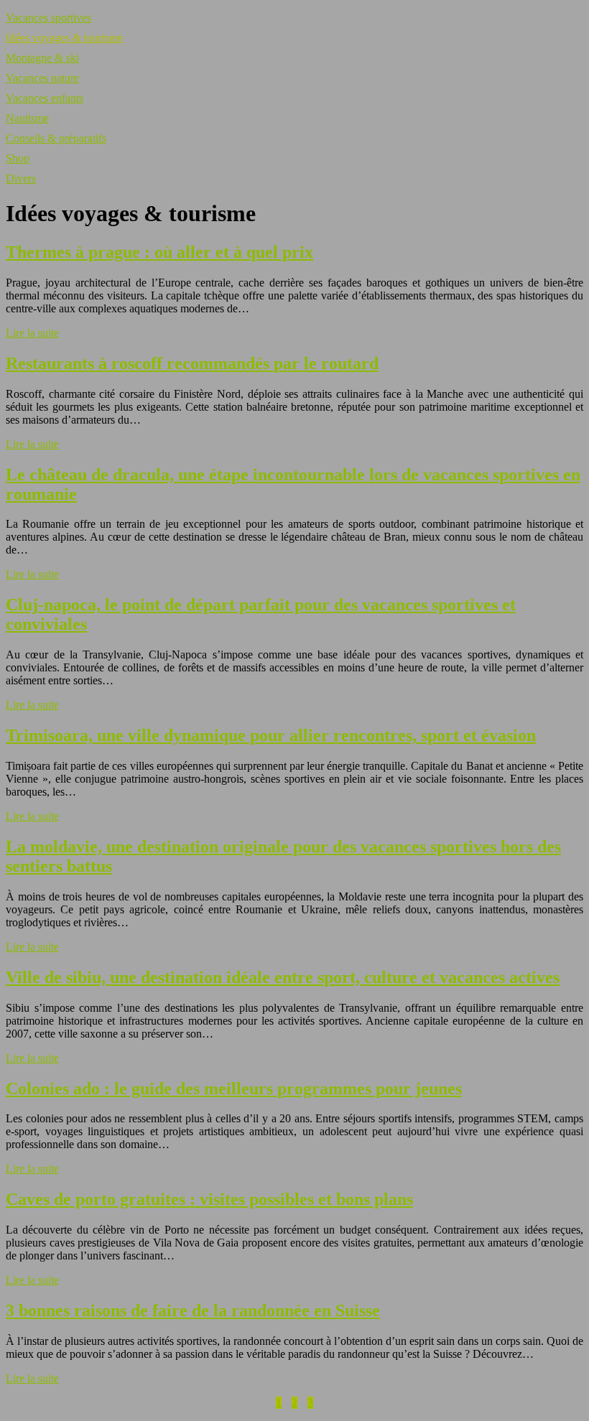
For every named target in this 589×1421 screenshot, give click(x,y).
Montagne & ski (42, 58)
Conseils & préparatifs (56, 138)
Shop (17, 158)
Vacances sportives (48, 17)
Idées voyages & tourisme (64, 38)
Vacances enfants (44, 98)
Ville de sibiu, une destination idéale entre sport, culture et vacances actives (283, 977)
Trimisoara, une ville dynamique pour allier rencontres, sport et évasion (271, 735)
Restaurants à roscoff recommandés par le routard (192, 363)
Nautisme (27, 118)
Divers (21, 178)
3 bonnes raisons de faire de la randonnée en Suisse (193, 1310)
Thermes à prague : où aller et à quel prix (159, 252)
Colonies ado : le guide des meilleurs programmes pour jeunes (234, 1088)
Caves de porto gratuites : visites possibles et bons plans (209, 1199)
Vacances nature (42, 78)
